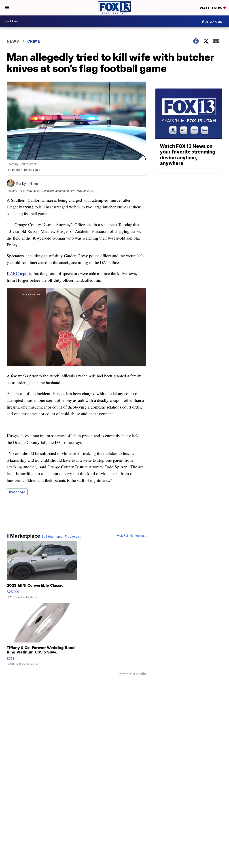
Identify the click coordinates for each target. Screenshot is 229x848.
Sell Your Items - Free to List (61, 536)
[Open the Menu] (6, 7)
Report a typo (17, 492)
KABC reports (19, 273)
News (13, 41)
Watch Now (211, 8)
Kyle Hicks (30, 184)
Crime (33, 41)
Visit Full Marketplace (131, 535)
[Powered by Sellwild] (139, 673)
